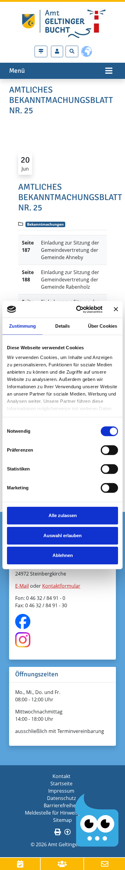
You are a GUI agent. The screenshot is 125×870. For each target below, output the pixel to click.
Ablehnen (62, 555)
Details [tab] (62, 326)
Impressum (61, 790)
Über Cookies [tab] (102, 326)
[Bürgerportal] (57, 51)
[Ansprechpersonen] (62, 864)
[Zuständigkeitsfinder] (41, 51)
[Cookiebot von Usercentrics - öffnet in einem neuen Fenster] (77, 309)
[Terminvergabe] (20, 864)
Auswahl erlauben (62, 535)
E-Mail (22, 586)
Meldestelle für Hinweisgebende (61, 812)
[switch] (109, 450)
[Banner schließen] (116, 309)
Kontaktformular (61, 586)
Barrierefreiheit (61, 805)
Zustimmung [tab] (22, 326)
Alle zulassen (63, 515)
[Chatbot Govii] (97, 820)
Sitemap (62, 820)
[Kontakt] (104, 864)
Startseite (61, 783)
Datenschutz (61, 798)
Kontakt (61, 776)
